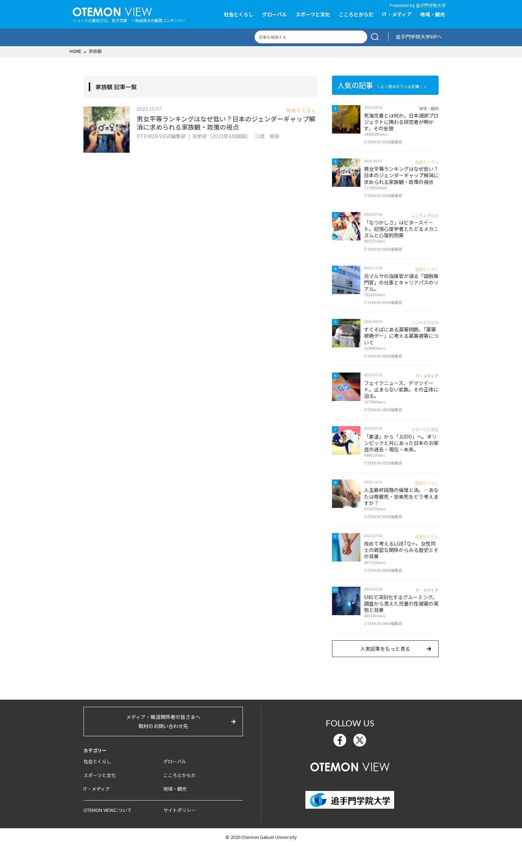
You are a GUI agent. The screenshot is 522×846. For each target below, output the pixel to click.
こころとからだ (356, 14)
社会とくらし (239, 14)
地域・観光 (432, 14)
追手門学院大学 (431, 5)
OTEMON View (350, 766)
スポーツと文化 (312, 14)
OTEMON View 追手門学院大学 (112, 11)
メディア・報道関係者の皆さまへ (163, 721)
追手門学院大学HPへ (419, 36)
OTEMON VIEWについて (107, 810)
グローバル (274, 14)
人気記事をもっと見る (385, 648)
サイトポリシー (179, 810)
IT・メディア (397, 14)
